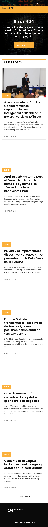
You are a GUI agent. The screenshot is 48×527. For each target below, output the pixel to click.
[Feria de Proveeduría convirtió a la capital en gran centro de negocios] (24, 374)
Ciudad (6, 96)
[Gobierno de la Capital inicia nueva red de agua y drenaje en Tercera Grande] (24, 442)
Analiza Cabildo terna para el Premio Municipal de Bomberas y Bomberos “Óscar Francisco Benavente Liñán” (23, 184)
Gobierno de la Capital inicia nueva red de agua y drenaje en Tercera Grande (23, 464)
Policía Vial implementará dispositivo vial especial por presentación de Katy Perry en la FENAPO (24, 256)
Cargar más (23, 496)
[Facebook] (24, 518)
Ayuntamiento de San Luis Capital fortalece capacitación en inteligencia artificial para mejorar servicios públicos (23, 109)
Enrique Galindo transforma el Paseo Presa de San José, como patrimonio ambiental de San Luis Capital (23, 326)
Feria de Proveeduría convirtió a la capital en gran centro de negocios (21, 397)
